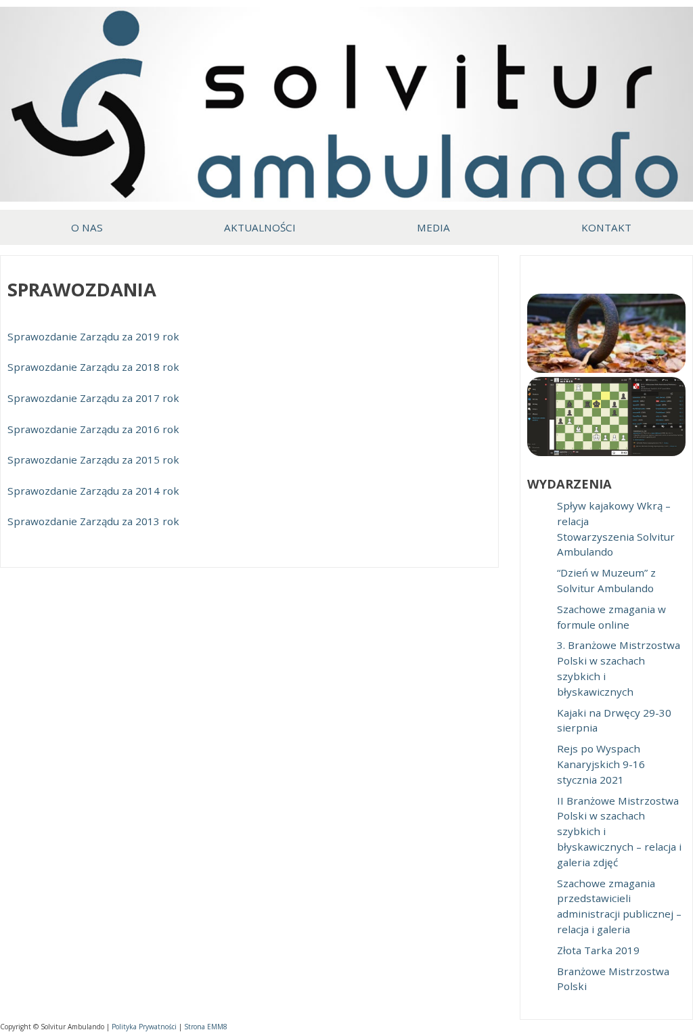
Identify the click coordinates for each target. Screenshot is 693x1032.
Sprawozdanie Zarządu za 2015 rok (93, 459)
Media (433, 227)
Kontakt (606, 227)
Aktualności (260, 227)
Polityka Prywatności (144, 1026)
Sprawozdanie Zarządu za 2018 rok (93, 367)
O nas (87, 227)
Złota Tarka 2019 (598, 950)
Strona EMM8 (205, 1026)
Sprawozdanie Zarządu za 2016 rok (93, 429)
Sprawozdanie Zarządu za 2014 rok (93, 490)
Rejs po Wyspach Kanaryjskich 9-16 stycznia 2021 (601, 764)
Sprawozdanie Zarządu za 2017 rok (93, 398)
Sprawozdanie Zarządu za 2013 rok (93, 521)
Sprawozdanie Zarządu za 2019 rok (93, 336)
